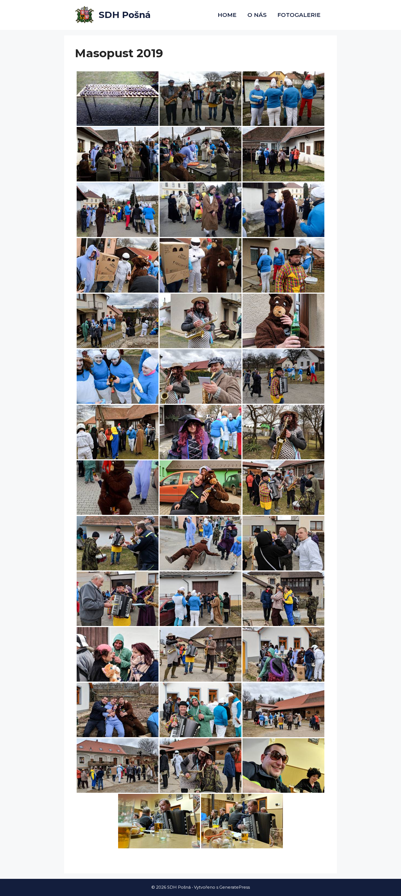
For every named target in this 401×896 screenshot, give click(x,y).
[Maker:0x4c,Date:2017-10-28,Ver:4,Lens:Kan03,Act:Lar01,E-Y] (200, 710)
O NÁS (257, 14)
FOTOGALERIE (299, 14)
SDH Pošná (125, 14)
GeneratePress (234, 887)
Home (227, 14)
